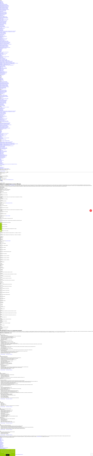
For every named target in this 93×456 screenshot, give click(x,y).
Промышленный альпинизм (3, 72)
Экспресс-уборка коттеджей (3, 16)
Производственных (2, 28)
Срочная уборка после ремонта (4, 127)
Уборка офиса (1, 18)
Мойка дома (1, 70)
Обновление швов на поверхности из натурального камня (7, 62)
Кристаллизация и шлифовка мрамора (4, 60)
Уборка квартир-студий (3, 87)
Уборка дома (1, 11)
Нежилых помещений (2, 32)
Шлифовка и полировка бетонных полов (5, 64)
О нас (0, 438)
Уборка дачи (1, 15)
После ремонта (2, 99)
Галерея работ (1, 442)
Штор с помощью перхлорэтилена (4, 133)
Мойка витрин (2, 152)
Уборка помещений (2, 26)
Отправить (1, 180)
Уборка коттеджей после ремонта (4, 96)
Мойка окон (1, 150)
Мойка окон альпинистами (3, 68)
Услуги (1, 76)
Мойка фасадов (2, 69)
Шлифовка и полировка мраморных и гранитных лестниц (7, 144)
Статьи (1, 161)
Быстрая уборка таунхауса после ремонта (5, 47)
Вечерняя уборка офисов (3, 22)
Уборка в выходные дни (3, 23)
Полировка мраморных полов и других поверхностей (6, 145)
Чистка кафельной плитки (3, 73)
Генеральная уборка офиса (3, 21)
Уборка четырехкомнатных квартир (4, 9)
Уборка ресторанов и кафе (3, 39)
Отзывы (1, 160)
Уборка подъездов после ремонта (4, 45)
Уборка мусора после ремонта (3, 125)
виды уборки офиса (8, 240)
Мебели (1, 50)
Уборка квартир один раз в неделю (4, 5)
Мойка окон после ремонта (3, 67)
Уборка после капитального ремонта (4, 43)
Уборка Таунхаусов (2, 14)
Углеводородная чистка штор (3, 53)
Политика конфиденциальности (19, 454)
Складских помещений (3, 33)
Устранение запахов (2, 74)
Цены (0, 159)
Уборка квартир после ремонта (4, 82)
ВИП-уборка (1, 79)
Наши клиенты (2, 440)
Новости (1, 441)
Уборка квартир (2, 3)
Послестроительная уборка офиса (4, 19)
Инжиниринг (1, 57)
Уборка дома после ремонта (3, 12)
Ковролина (1, 137)
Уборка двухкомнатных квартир (4, 85)
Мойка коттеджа (2, 154)
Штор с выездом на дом (3, 54)
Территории (1, 1)
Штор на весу (1, 135)
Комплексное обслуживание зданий (4, 56)
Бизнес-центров (2, 34)
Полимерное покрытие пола (3, 71)
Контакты (1, 163)
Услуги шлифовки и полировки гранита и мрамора (6, 61)
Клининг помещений (2, 448)
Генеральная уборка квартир (3, 4)
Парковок (1, 37)
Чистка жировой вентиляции (3, 148)
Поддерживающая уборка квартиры (4, 6)
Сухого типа (1, 52)
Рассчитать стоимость (9, 354)
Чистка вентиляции (2, 58)
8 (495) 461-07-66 (2, 167)
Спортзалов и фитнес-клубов (3, 38)
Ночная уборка (2, 25)
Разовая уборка (2, 24)
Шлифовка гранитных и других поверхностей (6, 142)
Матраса (1, 55)
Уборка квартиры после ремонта (4, 447)
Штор (0, 51)
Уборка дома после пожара (3, 13)
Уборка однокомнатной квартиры (4, 7)
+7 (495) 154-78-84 (39, 436)
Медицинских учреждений (3, 36)
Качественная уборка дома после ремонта (5, 42)
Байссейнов (1, 29)
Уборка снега (1, 2)
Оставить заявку (2, 354)
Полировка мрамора (2, 146)
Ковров (1, 131)
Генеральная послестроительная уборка (5, 123)
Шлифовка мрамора (2, 156)
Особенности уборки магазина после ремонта (5, 44)
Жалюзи (1, 49)
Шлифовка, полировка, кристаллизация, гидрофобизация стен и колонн (9, 63)
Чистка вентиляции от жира (3, 59)
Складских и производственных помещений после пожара (7, 31)
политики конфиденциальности (9, 179)
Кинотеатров (1, 35)
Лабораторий (1, 30)
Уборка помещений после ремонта (4, 41)
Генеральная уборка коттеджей (4, 17)
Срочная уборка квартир (3, 10)
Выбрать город (91, 166)
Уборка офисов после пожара (3, 20)
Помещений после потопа (3, 128)
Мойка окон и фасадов (3, 66)
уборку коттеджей (8, 215)
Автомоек (1, 107)
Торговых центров (2, 40)
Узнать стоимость (2, 164)
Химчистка (1, 48)
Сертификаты (1, 162)
